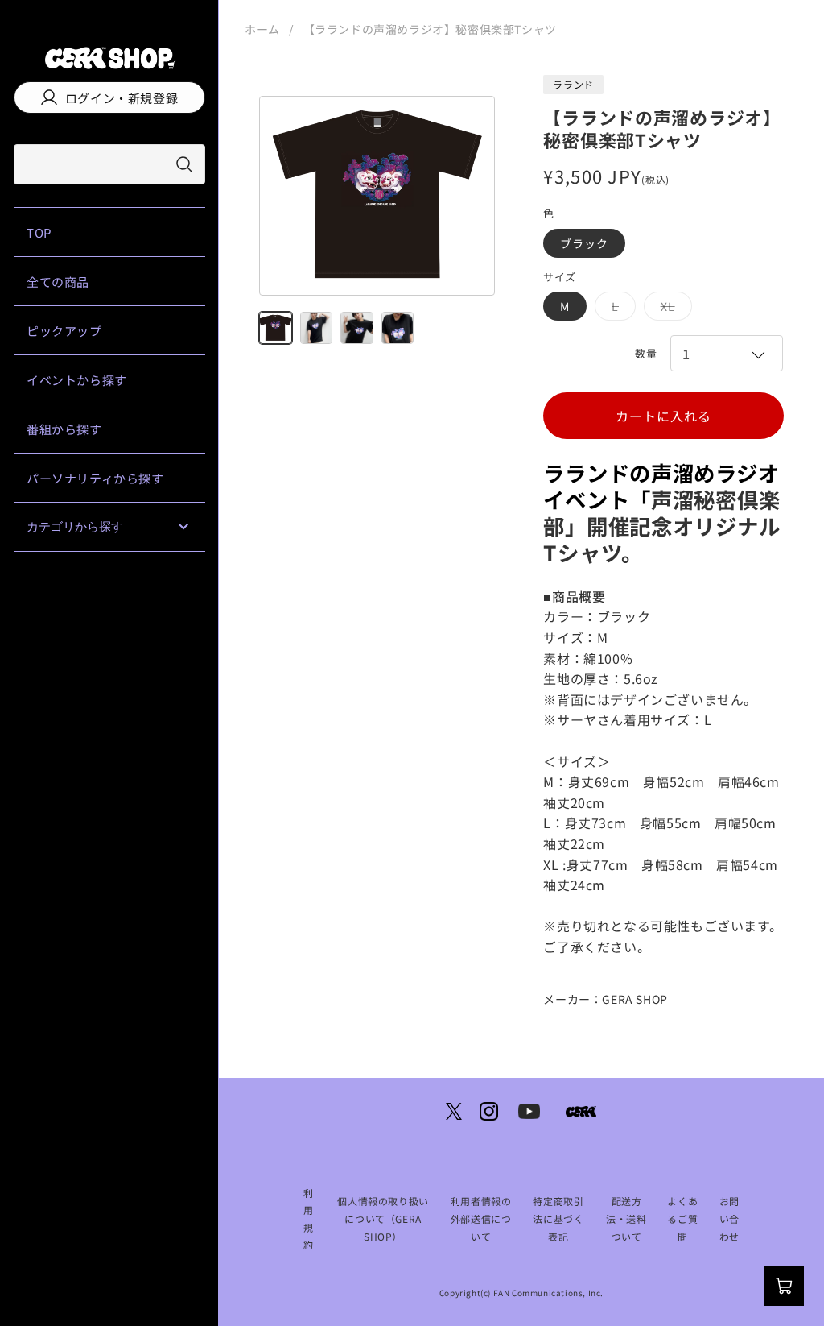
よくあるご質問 (682, 1218)
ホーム (262, 29)
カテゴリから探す (75, 526)
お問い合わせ (729, 1218)
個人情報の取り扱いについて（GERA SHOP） (382, 1218)
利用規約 (308, 1219)
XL (673, 309)
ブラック (584, 243)
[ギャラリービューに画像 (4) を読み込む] (397, 328)
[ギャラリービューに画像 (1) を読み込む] (275, 328)
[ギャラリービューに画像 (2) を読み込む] (316, 328)
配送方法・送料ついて (626, 1218)
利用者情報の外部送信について (481, 1218)
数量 (646, 353)
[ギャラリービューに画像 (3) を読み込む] (356, 328)
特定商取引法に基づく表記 (558, 1218)
